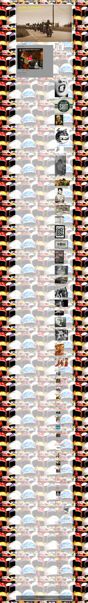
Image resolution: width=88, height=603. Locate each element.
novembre (59, 534)
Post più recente (21, 79)
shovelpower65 (59, 432)
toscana (58, 554)
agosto (58, 539)
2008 (57, 593)
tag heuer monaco (60, 575)
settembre (59, 537)
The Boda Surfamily (60, 424)
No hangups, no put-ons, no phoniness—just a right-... (62, 557)
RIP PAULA (63, 417)
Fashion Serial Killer (60, 444)
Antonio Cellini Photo (61, 580)
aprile (58, 583)
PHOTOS (62, 425)
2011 (57, 531)
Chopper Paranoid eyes (61, 578)
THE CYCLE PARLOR (60, 490)
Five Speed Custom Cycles (61, 498)
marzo (58, 585)
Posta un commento (23, 74)
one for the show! (60, 551)
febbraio (58, 586)
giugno (58, 542)
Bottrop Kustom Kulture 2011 (62, 543)
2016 (57, 523)
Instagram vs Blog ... (59, 477)
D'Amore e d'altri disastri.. (65, 491)
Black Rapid (63, 445)
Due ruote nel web (59, 440)
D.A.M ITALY (63, 409)
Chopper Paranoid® (60, 460)
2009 (57, 591)
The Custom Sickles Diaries (61, 476)
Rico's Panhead (60, 566)
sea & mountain (60, 560)
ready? (58, 549)
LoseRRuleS (58, 416)
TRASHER (58, 500)
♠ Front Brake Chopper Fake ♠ (62, 378)
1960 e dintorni (59, 546)
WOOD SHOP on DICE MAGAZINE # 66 (65, 454)
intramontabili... (60, 545)
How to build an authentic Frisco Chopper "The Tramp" (65, 380)
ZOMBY (57, 394)
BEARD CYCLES (59, 386)
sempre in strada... (60, 570)
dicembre (59, 532)
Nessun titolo (59, 558)
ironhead (58, 561)
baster (66, 512)
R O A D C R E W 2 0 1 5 (65, 461)
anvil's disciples (59, 468)
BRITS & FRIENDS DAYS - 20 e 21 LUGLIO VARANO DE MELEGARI (65, 481)
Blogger (51, 598)
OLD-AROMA (58, 408)
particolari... (59, 563)
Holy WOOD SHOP (59, 452)
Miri (56, 405)
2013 (57, 528)
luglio (58, 540)
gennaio (58, 588)
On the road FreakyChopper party (64, 372)
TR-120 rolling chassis (64, 469)
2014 (57, 526)
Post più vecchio (48, 79)
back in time (59, 572)
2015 (57, 525)
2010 (57, 590)
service (58, 548)
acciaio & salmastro (31, 8)
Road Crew (58, 370)
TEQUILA (58, 487)
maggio (58, 582)
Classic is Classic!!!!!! (64, 387)
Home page (35, 79)
